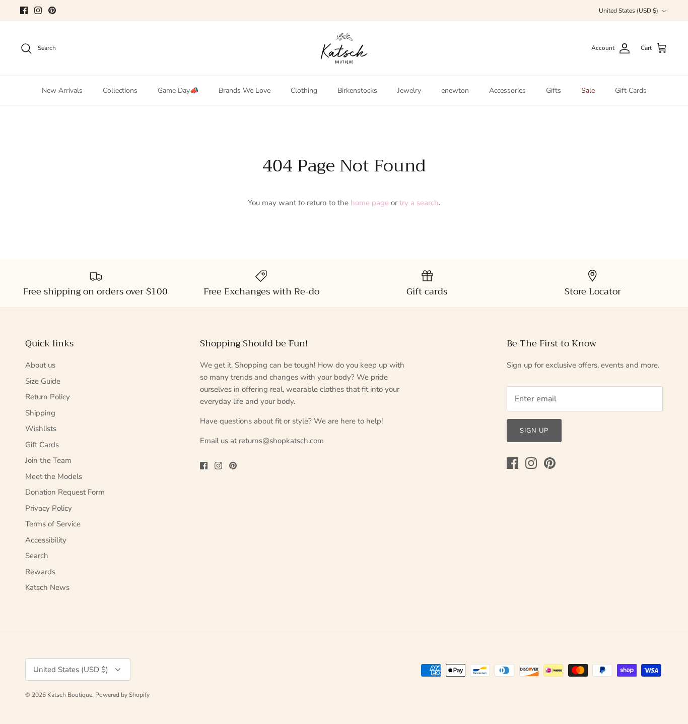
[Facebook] (24, 10)
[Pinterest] (52, 10)
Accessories (507, 90)
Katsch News (47, 587)
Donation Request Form (65, 492)
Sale (588, 90)
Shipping (40, 413)
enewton (455, 90)
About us (40, 365)
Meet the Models (53, 476)
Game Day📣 (178, 90)
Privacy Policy (48, 508)
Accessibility (45, 540)
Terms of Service (53, 524)
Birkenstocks (357, 90)
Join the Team (48, 460)
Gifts (553, 90)
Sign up (534, 430)
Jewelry (409, 90)
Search (36, 556)
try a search (419, 203)
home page (370, 203)
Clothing (304, 90)
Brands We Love (244, 90)
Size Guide (42, 381)
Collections (120, 90)
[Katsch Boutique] (344, 48)
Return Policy (47, 397)
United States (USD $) (628, 11)
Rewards (40, 572)
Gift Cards (631, 90)
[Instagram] (38, 10)
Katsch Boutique (69, 695)
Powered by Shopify (122, 695)
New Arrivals (62, 90)
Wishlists (40, 429)
